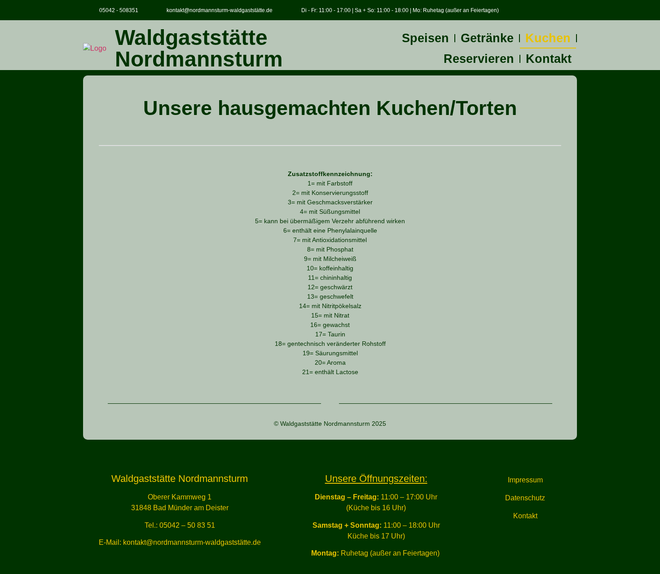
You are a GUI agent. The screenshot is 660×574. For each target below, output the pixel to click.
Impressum (525, 480)
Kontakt (549, 59)
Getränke (487, 38)
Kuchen (548, 38)
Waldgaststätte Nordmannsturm (199, 48)
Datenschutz (525, 498)
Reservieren (479, 59)
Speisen (425, 38)
